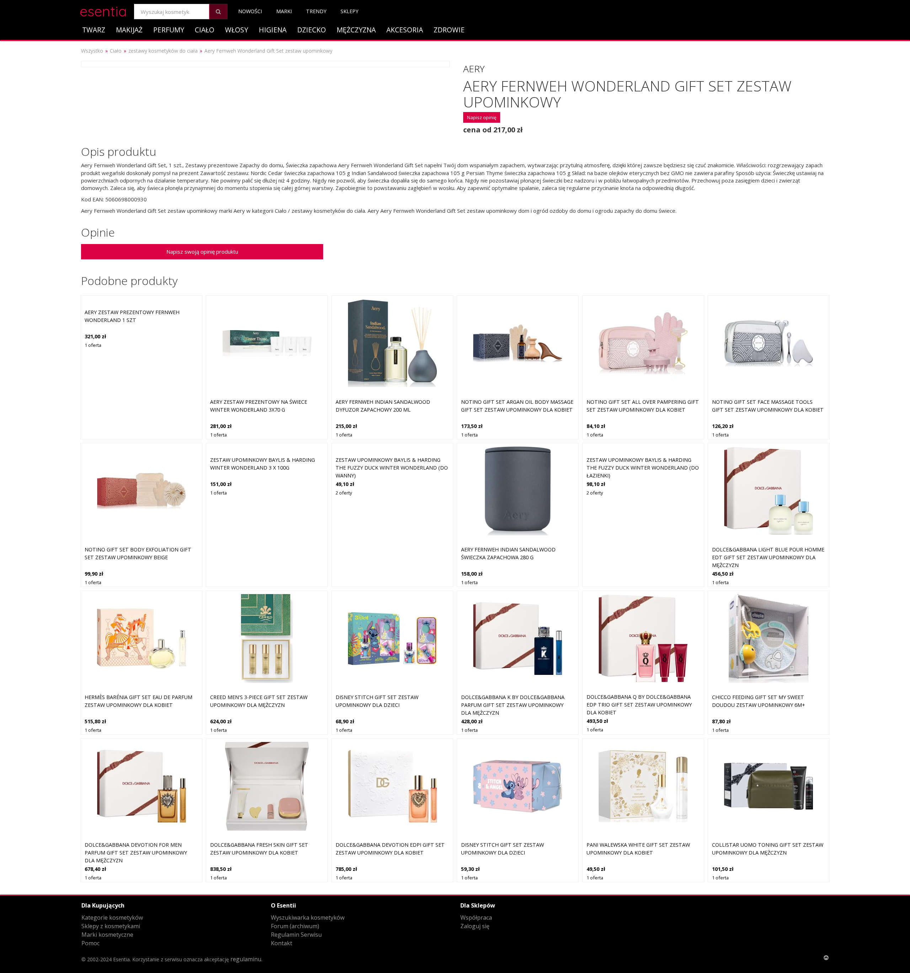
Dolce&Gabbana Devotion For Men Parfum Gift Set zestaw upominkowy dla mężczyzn (136, 852)
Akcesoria (404, 30)
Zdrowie (449, 30)
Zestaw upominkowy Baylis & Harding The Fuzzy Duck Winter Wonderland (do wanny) (392, 467)
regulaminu (245, 959)
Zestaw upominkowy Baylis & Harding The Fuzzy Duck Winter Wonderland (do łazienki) (643, 467)
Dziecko (311, 30)
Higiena (273, 30)
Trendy (316, 11)
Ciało (204, 30)
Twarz (93, 30)
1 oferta (93, 345)
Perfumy (168, 30)
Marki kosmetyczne (107, 934)
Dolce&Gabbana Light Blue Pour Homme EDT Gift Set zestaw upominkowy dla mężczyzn (768, 557)
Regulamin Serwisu (296, 934)
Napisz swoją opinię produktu (202, 251)
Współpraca (476, 917)
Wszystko (92, 50)
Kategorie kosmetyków (112, 917)
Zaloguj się (474, 926)
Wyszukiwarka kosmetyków (307, 917)
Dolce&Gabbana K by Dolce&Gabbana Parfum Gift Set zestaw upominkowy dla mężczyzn (512, 705)
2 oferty (344, 493)
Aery (474, 68)
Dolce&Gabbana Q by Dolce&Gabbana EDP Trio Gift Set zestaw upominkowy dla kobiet (639, 704)
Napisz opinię (481, 117)
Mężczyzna (356, 30)
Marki (284, 11)
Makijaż (129, 30)
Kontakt (281, 943)
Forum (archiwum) (295, 926)
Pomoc (90, 943)
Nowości (250, 11)
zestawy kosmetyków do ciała (163, 50)
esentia (103, 10)
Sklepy (349, 11)
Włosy (236, 30)
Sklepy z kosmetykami (110, 926)
